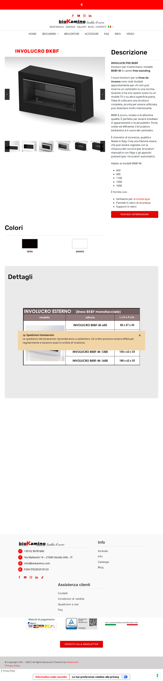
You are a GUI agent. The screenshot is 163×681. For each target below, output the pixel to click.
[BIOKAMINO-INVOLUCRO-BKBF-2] (93, 146)
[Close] (140, 335)
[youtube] (78, 15)
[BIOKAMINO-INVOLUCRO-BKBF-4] (59, 146)
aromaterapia (141, 199)
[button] (7, 94)
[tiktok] (42, 577)
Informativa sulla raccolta (51, 676)
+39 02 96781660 (34, 551)
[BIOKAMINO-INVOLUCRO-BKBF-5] (42, 146)
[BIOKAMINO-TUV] (81, 619)
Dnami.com (72, 662)
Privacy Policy (13, 665)
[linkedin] (90, 15)
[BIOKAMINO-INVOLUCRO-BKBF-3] (76, 146)
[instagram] (84, 15)
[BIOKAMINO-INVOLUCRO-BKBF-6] (25, 146)
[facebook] (73, 15)
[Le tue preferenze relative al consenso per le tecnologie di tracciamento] (157, 675)
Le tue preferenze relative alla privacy (95, 676)
